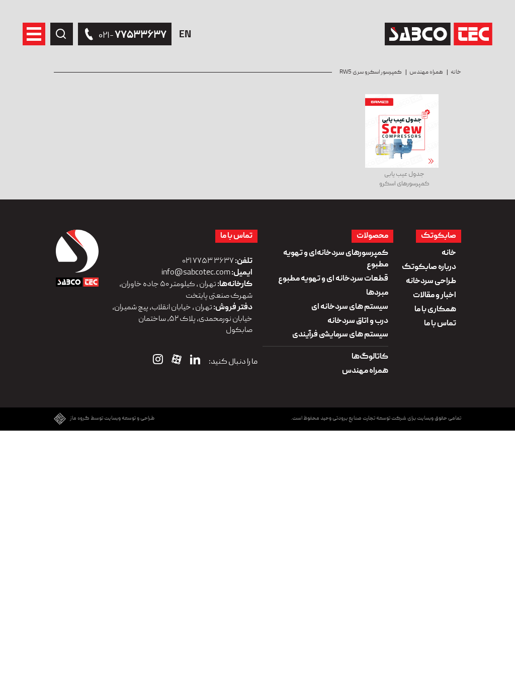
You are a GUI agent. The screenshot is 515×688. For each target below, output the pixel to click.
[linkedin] (195, 362)
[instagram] (158, 362)
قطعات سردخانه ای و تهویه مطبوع (333, 279)
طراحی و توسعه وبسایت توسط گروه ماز (112, 419)
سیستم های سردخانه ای (349, 307)
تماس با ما (440, 323)
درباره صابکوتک (429, 267)
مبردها (377, 293)
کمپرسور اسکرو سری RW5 (370, 72)
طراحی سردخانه (431, 281)
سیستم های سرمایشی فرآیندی (340, 334)
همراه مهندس (426, 72)
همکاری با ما (435, 309)
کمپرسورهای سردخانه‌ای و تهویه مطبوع (335, 259)
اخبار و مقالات (434, 295)
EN (185, 35)
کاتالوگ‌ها (370, 357)
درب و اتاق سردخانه (357, 321)
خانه (456, 72)
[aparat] (176, 362)
